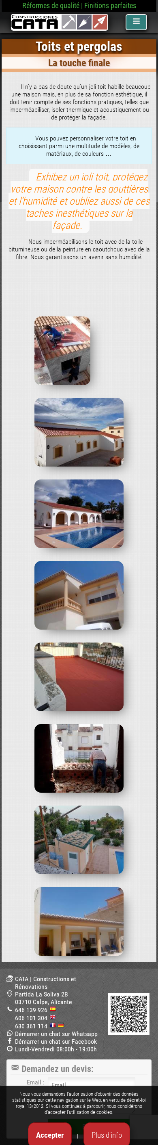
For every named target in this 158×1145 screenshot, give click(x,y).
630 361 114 (31, 1026)
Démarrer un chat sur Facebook (56, 1041)
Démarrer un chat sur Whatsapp (56, 1034)
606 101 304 (31, 1018)
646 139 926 (31, 1010)
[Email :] (91, 1085)
